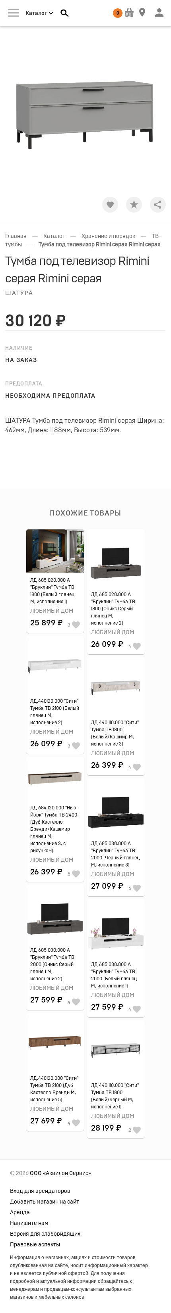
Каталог (54, 236)
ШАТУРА (19, 293)
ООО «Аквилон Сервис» (60, 1173)
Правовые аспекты (35, 1245)
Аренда (20, 1212)
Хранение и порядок (108, 236)
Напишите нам (29, 1223)
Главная (16, 236)
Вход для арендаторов (40, 1191)
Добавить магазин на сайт (44, 1202)
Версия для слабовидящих (45, 1234)
